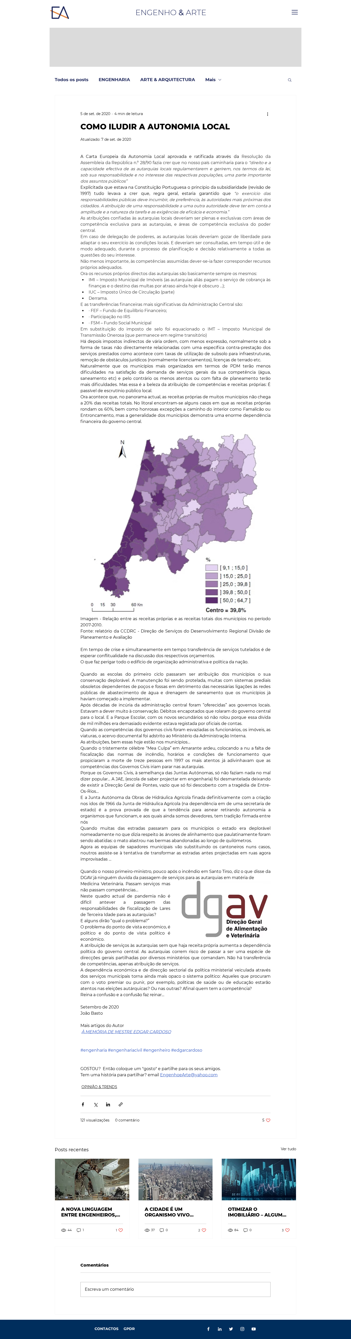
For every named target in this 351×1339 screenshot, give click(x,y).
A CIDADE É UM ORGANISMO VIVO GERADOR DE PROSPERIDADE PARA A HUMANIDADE (174, 1212)
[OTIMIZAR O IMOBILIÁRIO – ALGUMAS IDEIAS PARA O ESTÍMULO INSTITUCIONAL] (259, 1179)
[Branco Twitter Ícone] (231, 1329)
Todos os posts (71, 79)
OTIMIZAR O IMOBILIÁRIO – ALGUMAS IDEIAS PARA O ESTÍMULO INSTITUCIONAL (258, 1212)
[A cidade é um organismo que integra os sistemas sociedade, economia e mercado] (175, 1179)
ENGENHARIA (114, 79)
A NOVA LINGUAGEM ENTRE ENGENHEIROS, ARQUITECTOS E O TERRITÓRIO (88, 1212)
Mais (210, 79)
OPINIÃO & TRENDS (99, 1087)
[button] (295, 12)
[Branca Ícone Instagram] (242, 1329)
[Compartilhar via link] (120, 1104)
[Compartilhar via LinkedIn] (108, 1104)
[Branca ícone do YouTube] (253, 1329)
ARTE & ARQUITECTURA (167, 79)
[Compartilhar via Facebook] (82, 1104)
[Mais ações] (267, 114)
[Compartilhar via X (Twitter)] (95, 1104)
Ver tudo (288, 1149)
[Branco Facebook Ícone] (208, 1329)
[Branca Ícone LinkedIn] (219, 1329)
